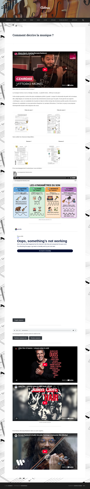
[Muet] (71, 178)
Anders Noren (78, 485)
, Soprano (18, 320)
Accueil (8, 20)
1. (22, 180)
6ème (17, 20)
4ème (31, 20)
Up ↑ (84, 485)
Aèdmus (45, 7)
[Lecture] (15, 178)
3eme (38, 20)
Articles (74, 20)
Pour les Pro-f (63, 20)
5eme (24, 20)
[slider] (74, 177)
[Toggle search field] (83, 20)
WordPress (24, 485)
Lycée (45, 20)
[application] (45, 177)
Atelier (53, 20)
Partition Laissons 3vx (20, 338)
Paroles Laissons (35, 338)
